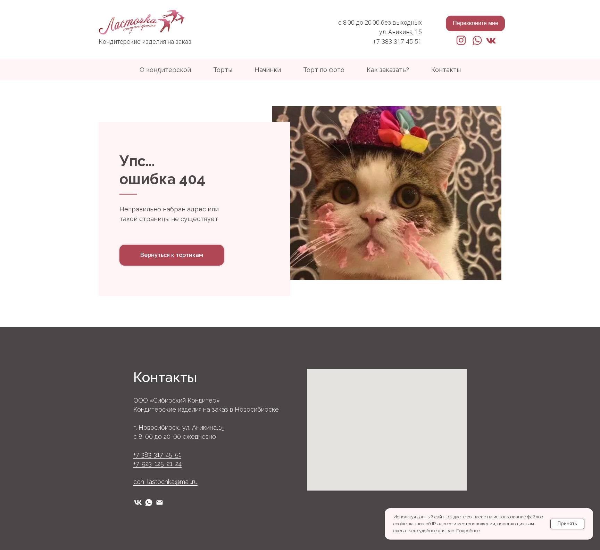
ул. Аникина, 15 (400, 31)
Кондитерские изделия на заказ (145, 41)
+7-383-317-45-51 (397, 41)
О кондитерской (165, 69)
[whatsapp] (148, 502)
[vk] (138, 502)
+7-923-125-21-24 (157, 463)
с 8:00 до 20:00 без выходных (380, 22)
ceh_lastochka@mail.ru (165, 481)
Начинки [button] (268, 69)
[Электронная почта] (159, 502)
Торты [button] (222, 69)
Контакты (446, 69)
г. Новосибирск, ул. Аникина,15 (179, 427)
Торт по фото (323, 69)
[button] (475, 23)
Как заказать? (388, 69)
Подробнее (468, 530)
